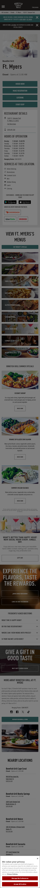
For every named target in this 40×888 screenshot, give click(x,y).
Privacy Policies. (12, 874)
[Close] (37, 858)
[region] (20, 872)
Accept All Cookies (20, 884)
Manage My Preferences (20, 878)
